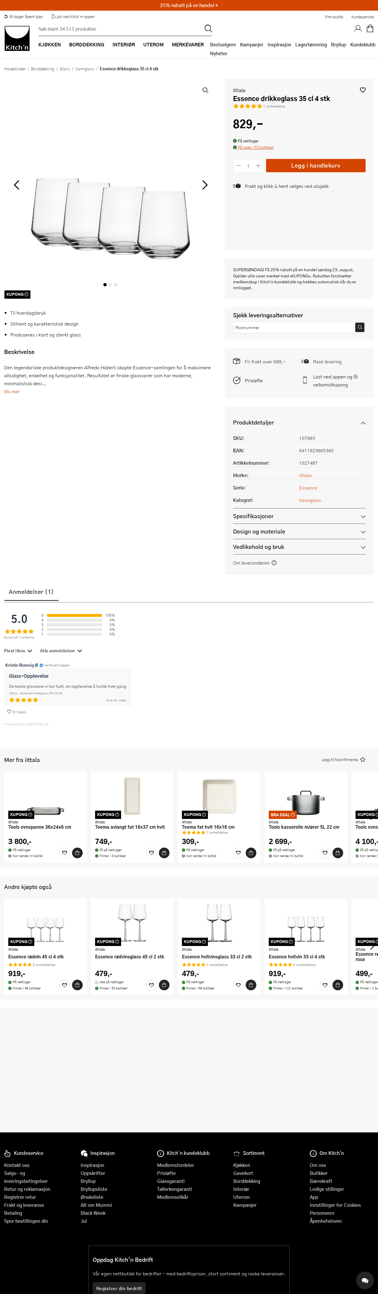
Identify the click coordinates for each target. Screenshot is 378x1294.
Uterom (241, 1197)
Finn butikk (334, 16)
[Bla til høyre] (204, 185)
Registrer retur (20, 1197)
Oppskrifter (93, 1173)
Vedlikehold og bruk (258, 546)
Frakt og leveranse (24, 1205)
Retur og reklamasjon (27, 1189)
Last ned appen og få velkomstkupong (335, 380)
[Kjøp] (77, 853)
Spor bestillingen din (26, 1220)
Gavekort (243, 1173)
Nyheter (218, 53)
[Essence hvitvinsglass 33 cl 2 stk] (219, 923)
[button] (363, 90)
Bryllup (338, 44)
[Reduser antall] (238, 165)
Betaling (13, 1213)
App (314, 1197)
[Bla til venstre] (16, 185)
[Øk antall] (258, 165)
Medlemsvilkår (172, 1197)
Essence (308, 487)
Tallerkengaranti (174, 1189)
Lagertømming (311, 44)
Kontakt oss (17, 1165)
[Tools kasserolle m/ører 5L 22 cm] (306, 796)
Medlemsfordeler (175, 1165)
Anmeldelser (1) (31, 591)
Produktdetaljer (253, 422)
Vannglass (84, 68)
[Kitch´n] (17, 38)
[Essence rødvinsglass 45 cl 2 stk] (132, 923)
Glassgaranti (171, 1181)
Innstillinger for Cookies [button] (335, 1205)
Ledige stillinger (327, 1189)
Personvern (322, 1213)
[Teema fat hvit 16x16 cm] (219, 796)
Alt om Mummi (96, 1205)
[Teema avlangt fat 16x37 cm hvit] (132, 796)
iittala (239, 90)
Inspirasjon (279, 44)
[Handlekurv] (370, 28)
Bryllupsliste (94, 1189)
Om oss (318, 1165)
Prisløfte (254, 380)
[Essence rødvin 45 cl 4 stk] (45, 923)
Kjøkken (241, 1165)
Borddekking (42, 68)
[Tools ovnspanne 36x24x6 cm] (45, 796)
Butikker (319, 1173)
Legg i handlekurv (315, 165)
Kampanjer (251, 44)
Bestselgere (223, 44)
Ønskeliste (92, 1197)
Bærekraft (321, 1181)
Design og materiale (259, 531)
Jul (84, 1220)
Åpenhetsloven (326, 1220)
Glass (65, 68)
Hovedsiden (15, 68)
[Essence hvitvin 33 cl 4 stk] (306, 923)
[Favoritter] (64, 853)
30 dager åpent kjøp (26, 16)
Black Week (93, 1213)
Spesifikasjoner (253, 516)
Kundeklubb (362, 44)
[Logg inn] (358, 28)
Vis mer (12, 391)
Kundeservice (362, 16)
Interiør (241, 1189)
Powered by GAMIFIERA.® (26, 724)
